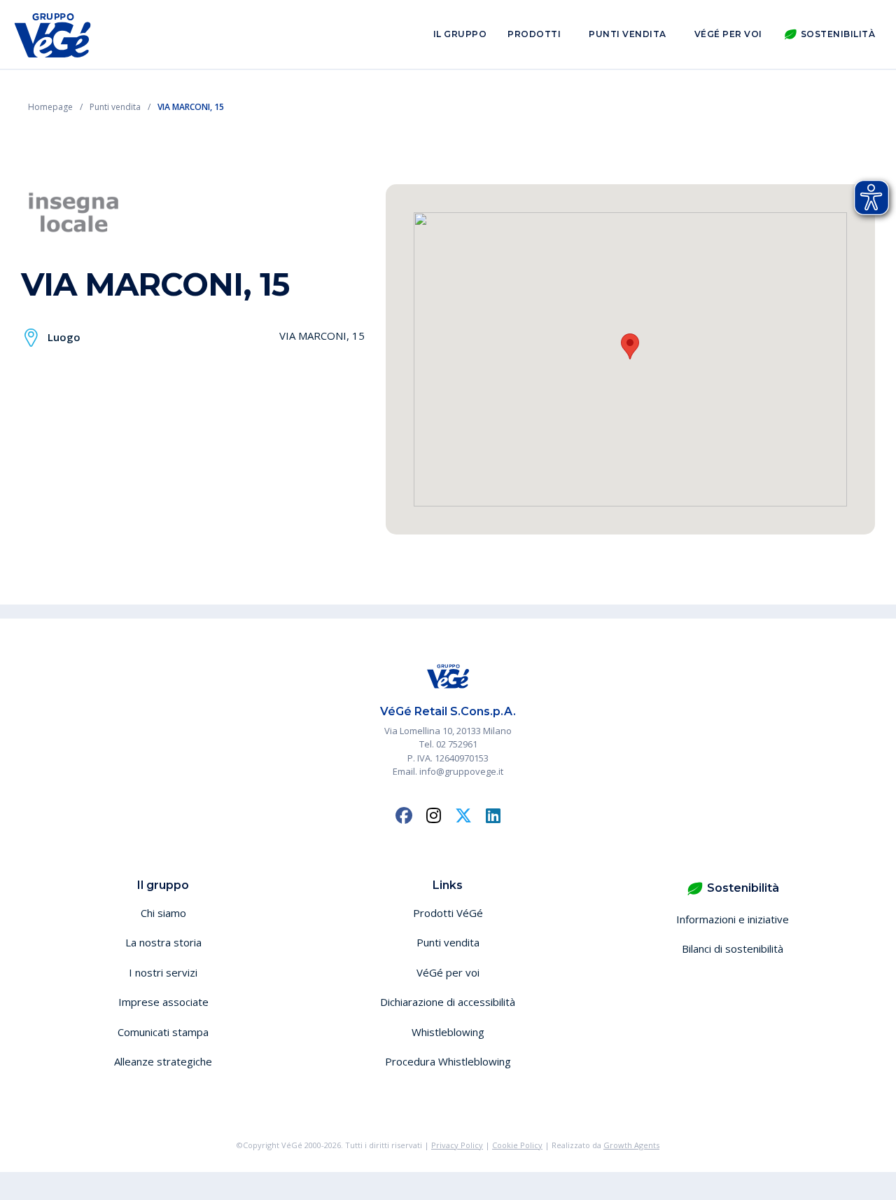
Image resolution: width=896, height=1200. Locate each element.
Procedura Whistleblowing (448, 1061)
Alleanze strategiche (163, 1061)
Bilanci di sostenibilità (732, 949)
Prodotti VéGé (448, 913)
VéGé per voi (728, 34)
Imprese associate (163, 1002)
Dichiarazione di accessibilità (447, 1002)
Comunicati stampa (163, 1032)
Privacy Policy (457, 1145)
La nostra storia (163, 942)
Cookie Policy (517, 1145)
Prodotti (534, 34)
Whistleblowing (448, 1032)
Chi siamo (163, 913)
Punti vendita (627, 34)
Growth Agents (631, 1145)
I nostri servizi (163, 972)
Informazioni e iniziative (732, 919)
